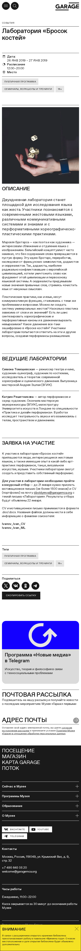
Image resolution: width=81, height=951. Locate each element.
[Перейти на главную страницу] (67, 6)
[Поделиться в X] (6, 586)
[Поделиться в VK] (16, 586)
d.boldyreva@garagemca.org (53, 492)
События (8, 22)
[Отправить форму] (76, 720)
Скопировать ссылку (21, 595)
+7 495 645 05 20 (14, 867)
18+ (60, 89)
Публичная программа (20, 81)
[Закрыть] (77, 929)
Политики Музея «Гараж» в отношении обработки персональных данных (38, 732)
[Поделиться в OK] (25, 586)
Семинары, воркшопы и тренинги (28, 89)
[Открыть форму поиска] (15, 6)
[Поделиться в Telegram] (35, 586)
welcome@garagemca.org (19, 871)
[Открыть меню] (6, 6)
